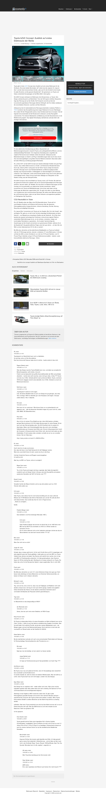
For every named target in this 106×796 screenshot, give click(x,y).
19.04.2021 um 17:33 (22, 389)
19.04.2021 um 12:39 (22, 512)
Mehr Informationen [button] (38, 134)
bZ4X (26, 86)
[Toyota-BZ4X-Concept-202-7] (59, 79)
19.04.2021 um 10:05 (19, 636)
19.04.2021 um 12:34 (19, 493)
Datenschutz (56, 791)
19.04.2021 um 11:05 (19, 539)
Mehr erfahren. (53, 338)
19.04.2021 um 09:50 (19, 668)
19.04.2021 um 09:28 (19, 684)
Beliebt (23, 271)
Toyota (23, 251)
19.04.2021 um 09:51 (22, 719)
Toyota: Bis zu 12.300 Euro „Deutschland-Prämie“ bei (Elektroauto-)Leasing (46, 277)
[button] (62, 61)
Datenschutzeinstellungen (68, 791)
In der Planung (25, 43)
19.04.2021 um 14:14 (22, 467)
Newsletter (51, 244)
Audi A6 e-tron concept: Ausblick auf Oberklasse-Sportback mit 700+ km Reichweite (40, 262)
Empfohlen (15, 271)
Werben (78, 791)
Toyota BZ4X (20, 249)
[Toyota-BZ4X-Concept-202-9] (38, 61)
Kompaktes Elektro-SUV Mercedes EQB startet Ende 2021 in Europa (31, 259)
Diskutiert (30, 271)
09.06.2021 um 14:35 (22, 418)
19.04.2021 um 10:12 (19, 618)
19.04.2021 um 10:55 (19, 549)
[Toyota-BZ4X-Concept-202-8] (48, 79)
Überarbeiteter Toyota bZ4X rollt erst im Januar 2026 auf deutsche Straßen (45, 290)
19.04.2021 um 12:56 (27, 752)
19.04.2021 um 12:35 (25, 736)
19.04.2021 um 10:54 (19, 569)
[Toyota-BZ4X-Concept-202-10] (27, 79)
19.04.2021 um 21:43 (22, 405)
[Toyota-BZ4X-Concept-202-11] (38, 79)
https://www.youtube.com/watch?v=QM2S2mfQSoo (30, 438)
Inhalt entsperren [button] (38, 138)
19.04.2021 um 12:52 (19, 481)
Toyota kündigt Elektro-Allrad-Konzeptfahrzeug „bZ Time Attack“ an (46, 317)
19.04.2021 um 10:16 (19, 599)
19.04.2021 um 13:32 (25, 522)
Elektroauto (21, 253)
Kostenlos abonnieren (80, 91)
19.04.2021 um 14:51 (19, 353)
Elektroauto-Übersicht (32, 791)
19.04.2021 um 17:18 (25, 658)
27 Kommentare (48, 43)
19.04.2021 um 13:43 (19, 445)
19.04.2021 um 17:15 (22, 367)
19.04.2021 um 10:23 (19, 583)
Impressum (49, 791)
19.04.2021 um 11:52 (22, 609)
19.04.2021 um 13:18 (27, 762)
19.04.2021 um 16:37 (22, 648)
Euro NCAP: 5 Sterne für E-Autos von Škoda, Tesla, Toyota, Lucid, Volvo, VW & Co (44, 304)
